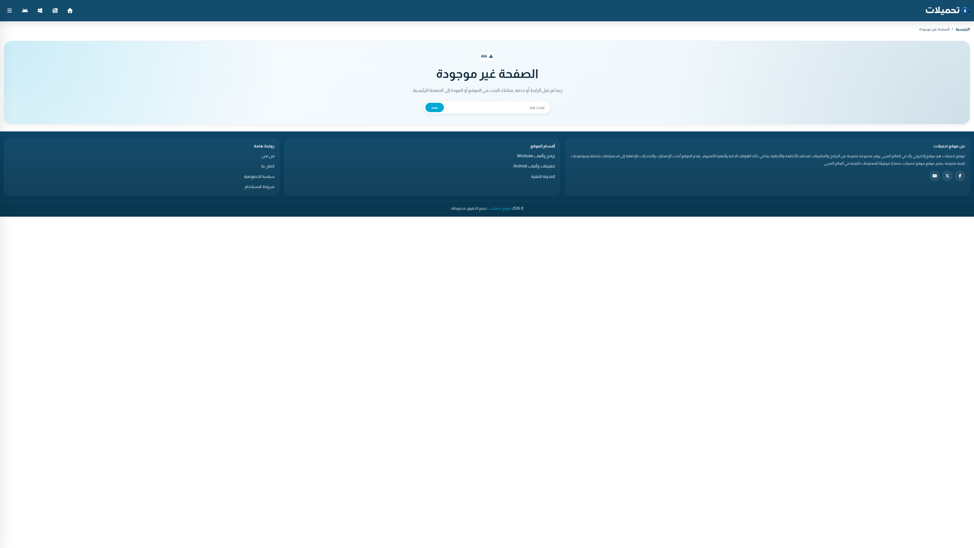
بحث (434, 107)
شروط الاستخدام (259, 186)
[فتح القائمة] (9, 10)
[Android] (25, 10)
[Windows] (40, 10)
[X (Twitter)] (947, 176)
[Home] (70, 10)
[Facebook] (960, 176)
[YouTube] (935, 176)
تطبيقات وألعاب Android (534, 166)
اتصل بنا (267, 166)
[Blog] (55, 10)
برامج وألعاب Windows (536, 156)
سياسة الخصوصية (259, 176)
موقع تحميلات (500, 208)
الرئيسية (963, 29)
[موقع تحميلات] (947, 10)
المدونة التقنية (543, 176)
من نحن (268, 156)
